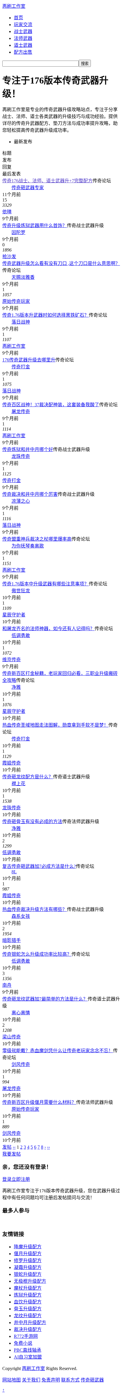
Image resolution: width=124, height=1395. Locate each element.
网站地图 (11, 1379)
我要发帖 (11, 1154)
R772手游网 (26, 1336)
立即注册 (21, 1179)
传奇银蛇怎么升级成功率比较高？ (37, 954)
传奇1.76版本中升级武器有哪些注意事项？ (45, 583)
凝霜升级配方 (28, 1267)
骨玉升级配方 (28, 1308)
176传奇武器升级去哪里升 (28, 359)
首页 (18, 17)
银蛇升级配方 (28, 1274)
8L (14, 871)
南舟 (7, 985)
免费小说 (23, 1343)
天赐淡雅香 (23, 277)
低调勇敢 (21, 635)
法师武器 (23, 38)
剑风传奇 (21, 1064)
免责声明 (51, 1379)
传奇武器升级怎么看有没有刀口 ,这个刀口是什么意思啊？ (61, 263)
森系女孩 (21, 916)
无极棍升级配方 (30, 1281)
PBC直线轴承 (27, 1350)
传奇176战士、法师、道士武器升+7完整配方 (47, 180)
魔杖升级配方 (28, 1288)
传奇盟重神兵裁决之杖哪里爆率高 (37, 539)
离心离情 (21, 1012)
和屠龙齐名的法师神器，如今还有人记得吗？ (48, 628)
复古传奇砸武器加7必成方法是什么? (39, 866)
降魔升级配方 (28, 1246)
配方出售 (23, 52)
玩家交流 (23, 24)
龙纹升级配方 (28, 1315)
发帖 (7, 1147)
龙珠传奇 (21, 456)
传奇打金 (21, 366)
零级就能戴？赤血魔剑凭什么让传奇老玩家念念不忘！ (57, 1050)
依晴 (7, 211)
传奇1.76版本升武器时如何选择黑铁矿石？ (45, 315)
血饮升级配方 (28, 1301)
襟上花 (18, 783)
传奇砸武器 (92, 1379)
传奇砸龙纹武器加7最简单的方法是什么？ (45, 999)
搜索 (85, 63)
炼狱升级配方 (28, 1295)
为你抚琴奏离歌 (28, 545)
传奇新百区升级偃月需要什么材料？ (39, 1102)
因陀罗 (18, 232)
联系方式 (70, 1379)
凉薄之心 (21, 501)
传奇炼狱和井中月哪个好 (27, 449)
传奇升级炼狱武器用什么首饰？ (34, 225)
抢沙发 (9, 256)
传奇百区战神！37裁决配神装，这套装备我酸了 (50, 404)
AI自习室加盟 (28, 1357)
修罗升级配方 (28, 1260)
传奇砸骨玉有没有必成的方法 (32, 821)
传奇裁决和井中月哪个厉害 (30, 494)
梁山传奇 (11, 1036)
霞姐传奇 (11, 763)
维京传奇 (11, 659)
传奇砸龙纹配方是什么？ (27, 776)
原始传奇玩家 (16, 301)
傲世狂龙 (21, 590)
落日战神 (21, 322)
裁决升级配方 (28, 1329)
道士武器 (23, 45)
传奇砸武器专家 (28, 187)
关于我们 (31, 1379)
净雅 (16, 687)
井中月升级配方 (30, 1322)
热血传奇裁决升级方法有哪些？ (34, 909)
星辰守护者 (13, 614)
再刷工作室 (13, 6)
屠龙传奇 (21, 411)
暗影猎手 (11, 940)
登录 (7, 1179)
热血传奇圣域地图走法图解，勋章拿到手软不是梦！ (55, 725)
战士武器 (23, 31)
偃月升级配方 (28, 1253)
